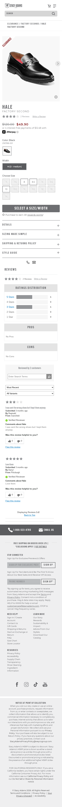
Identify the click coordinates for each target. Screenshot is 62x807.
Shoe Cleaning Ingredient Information (14, 668)
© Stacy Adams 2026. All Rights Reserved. (31, 790)
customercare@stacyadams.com (23, 606)
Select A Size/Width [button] (31, 208)
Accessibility (13, 656)
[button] (57, 63)
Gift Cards (12, 626)
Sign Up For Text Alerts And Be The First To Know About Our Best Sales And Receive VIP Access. (30, 573)
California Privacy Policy (38, 776)
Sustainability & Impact (40, 624)
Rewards (37, 620)
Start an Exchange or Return (17, 633)
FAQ (9, 638)
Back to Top (29, 515)
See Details (41, 547)
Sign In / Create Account (14, 619)
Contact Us (12, 623)
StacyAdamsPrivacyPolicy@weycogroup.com (31, 741)
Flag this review (12, 447)
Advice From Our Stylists (41, 630)
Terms (44, 594)
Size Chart (12, 641)
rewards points (35, 215)
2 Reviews (24, 116)
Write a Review (39, 116)
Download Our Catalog (40, 636)
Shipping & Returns (16, 629)
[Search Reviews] (49, 376)
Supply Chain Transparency (13, 660)
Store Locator (13, 643)
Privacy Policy (13, 653)
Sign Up (48, 565)
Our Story (37, 617)
